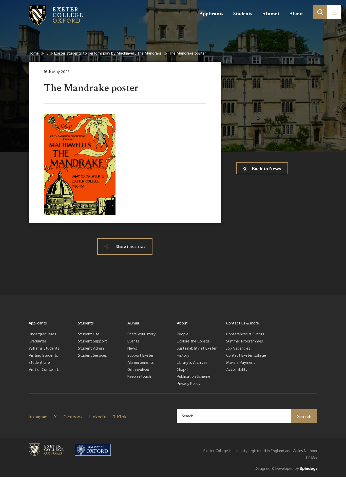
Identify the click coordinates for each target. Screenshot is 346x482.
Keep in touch (139, 377)
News (132, 349)
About (296, 13)
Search (304, 416)
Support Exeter (140, 356)
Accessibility (236, 370)
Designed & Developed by (286, 469)
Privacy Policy (188, 384)
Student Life (39, 363)
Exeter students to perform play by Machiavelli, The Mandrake (108, 53)
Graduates (38, 342)
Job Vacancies (238, 349)
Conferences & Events (245, 335)
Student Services (92, 356)
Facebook (73, 417)
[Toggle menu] (334, 12)
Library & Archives (192, 363)
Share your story (141, 335)
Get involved (138, 370)
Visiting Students (43, 356)
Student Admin (91, 349)
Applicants (211, 13)
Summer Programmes (244, 342)
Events (133, 342)
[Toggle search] (320, 12)
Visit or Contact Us (45, 370)
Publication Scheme (193, 377)
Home (34, 53)
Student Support (92, 342)
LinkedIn (97, 417)
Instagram (38, 417)
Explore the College (193, 342)
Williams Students (44, 349)
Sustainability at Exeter (197, 349)
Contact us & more (242, 323)
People (182, 335)
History (183, 356)
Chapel (182, 370)
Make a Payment (240, 363)
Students (242, 13)
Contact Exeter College (246, 356)
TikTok (119, 417)
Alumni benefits (140, 363)
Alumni (270, 13)
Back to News (266, 168)
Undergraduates (42, 335)
